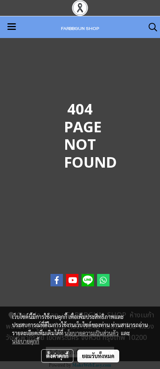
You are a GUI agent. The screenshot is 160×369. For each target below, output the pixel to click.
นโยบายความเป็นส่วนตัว (91, 332)
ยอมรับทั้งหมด (98, 355)
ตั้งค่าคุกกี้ (57, 355)
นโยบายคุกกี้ (25, 341)
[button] (150, 27)
